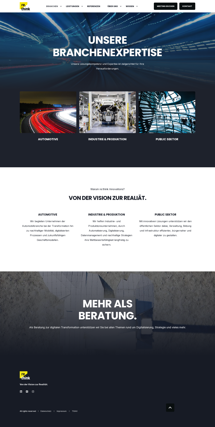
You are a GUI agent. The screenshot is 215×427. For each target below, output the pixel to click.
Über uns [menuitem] (113, 6)
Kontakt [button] (187, 6)
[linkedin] (22, 391)
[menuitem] (52, 6)
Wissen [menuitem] (130, 6)
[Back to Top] (170, 407)
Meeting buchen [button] (165, 6)
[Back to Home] (25, 6)
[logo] (25, 375)
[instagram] (32, 391)
